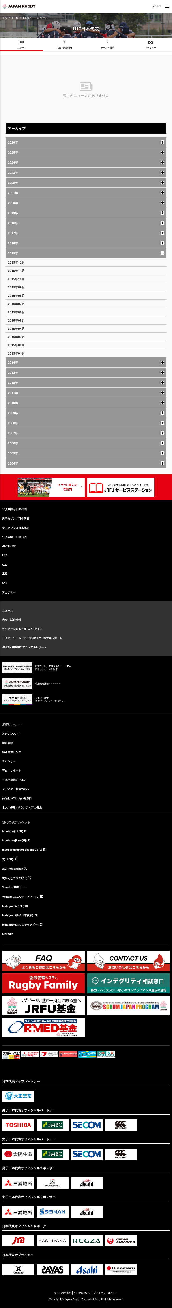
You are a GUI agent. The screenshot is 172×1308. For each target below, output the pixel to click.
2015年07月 (16, 303)
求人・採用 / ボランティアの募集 (22, 807)
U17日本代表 (24, 17)
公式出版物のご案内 (14, 780)
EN (159, 6)
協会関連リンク (11, 752)
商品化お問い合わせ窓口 (17, 798)
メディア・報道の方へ (15, 789)
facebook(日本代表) (14, 840)
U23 (4, 555)
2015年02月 (16, 345)
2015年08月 (16, 295)
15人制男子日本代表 (14, 509)
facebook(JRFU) (12, 831)
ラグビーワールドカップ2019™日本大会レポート (32, 638)
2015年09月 (16, 287)
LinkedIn (7, 934)
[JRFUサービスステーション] (120, 487)
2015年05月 (16, 320)
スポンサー (9, 761)
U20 (4, 564)
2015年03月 (16, 336)
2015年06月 (16, 312)
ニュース (7, 610)
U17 (4, 583)
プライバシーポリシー (105, 1292)
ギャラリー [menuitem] (150, 47)
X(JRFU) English (12, 869)
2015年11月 (16, 270)
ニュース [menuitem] (21, 47)
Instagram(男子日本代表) (17, 915)
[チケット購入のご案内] (51, 487)
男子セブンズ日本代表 (15, 518)
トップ (6, 17)
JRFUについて (11, 733)
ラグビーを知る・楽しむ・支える (22, 629)
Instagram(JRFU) (13, 906)
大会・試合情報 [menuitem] (64, 47)
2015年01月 (16, 353)
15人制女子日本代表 (14, 537)
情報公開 (7, 743)
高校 (5, 574)
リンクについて (82, 1292)
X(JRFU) (7, 859)
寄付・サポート (11, 770)
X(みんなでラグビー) (14, 878)
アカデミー (9, 592)
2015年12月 (16, 262)
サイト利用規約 (62, 1292)
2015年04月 (16, 328)
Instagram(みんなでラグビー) (20, 925)
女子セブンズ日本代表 (15, 528)
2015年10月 (16, 279)
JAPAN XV (9, 546)
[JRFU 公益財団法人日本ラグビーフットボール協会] (19, 6)
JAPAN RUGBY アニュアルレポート (24, 647)
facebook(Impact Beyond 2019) (22, 850)
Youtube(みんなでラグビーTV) (20, 897)
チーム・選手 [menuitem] (107, 47)
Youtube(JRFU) (12, 887)
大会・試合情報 (11, 619)
